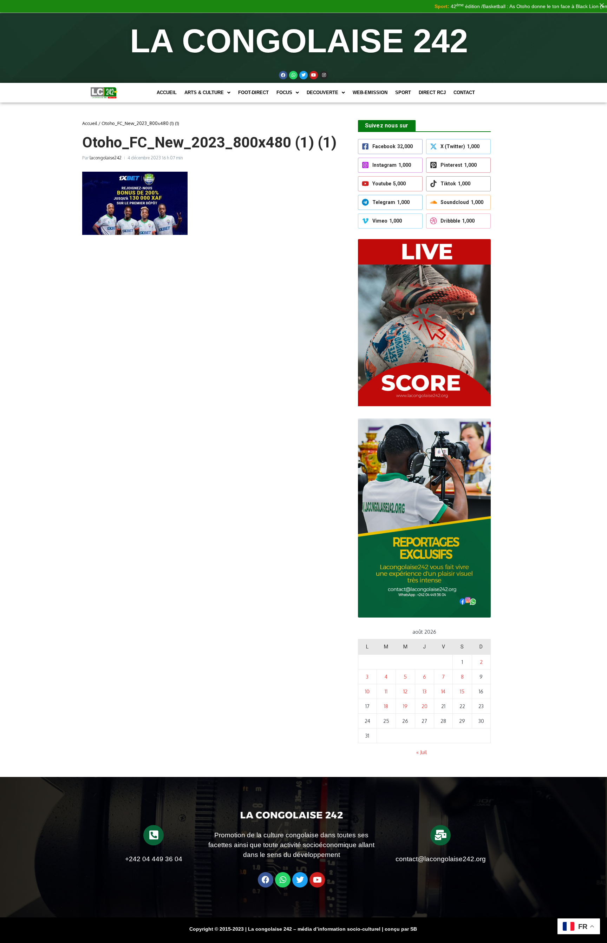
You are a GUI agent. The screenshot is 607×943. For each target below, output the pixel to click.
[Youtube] (313, 75)
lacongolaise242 (106, 157)
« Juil (421, 752)
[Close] (601, 5)
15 (462, 691)
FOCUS (284, 92)
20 (424, 706)
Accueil (167, 92)
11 (386, 691)
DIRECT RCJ (432, 92)
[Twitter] (303, 75)
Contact (464, 92)
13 (424, 691)
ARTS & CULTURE (204, 92)
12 (405, 691)
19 (405, 706)
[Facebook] (283, 75)
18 (386, 706)
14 (443, 691)
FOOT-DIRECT (253, 92)
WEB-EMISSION (370, 92)
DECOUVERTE (322, 92)
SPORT (403, 92)
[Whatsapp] (293, 75)
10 (367, 691)
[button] (207, 92)
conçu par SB (401, 929)
